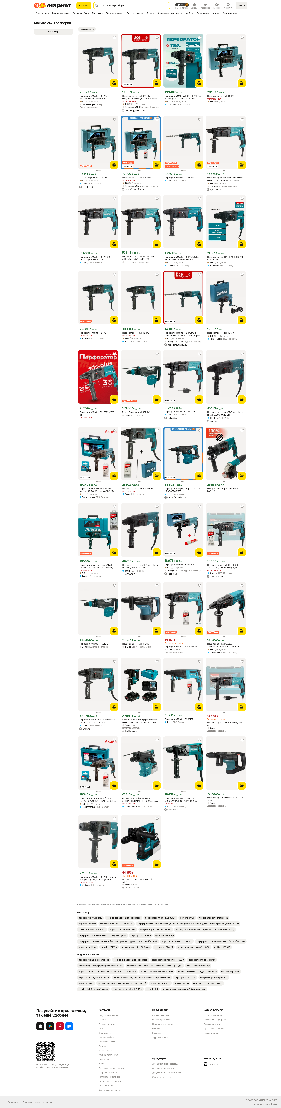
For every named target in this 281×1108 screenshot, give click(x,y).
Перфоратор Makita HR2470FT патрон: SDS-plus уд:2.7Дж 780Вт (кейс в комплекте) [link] (98, 878)
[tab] (42, 13)
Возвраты (157, 1033)
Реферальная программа (215, 1020)
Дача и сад (104, 1059)
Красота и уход (106, 1050)
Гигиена (102, 1028)
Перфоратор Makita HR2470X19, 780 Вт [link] (224, 723)
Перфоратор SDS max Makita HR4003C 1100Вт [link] (225, 799)
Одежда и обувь (106, 1037)
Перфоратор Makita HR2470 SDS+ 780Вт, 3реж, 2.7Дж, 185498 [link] (138, 257)
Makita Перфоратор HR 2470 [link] (93, 177)
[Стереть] (167, 5)
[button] (87, 29)
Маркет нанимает (212, 1033)
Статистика (13, 1102)
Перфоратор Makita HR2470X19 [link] (180, 411)
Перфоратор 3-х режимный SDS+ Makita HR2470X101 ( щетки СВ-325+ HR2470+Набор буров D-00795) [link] (97, 799)
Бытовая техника (107, 1024)
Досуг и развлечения (109, 1015)
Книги (101, 1064)
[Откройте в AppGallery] (60, 1030)
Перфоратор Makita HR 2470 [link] (135, 333)
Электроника (105, 1033)
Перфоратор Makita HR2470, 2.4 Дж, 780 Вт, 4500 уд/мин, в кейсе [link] (182, 258)
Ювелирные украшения (110, 1090)
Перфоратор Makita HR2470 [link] (93, 333)
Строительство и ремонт (110, 1081)
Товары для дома (107, 1042)
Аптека (102, 1046)
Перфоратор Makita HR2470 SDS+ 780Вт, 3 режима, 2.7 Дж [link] (96, 258)
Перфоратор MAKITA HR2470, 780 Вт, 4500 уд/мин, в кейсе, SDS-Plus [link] (183, 97)
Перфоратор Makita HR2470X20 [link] (137, 488)
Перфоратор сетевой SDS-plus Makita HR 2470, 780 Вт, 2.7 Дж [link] (225, 413)
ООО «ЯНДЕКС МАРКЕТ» (265, 1100)
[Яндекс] (273, 1104)
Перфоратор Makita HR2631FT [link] (179, 719)
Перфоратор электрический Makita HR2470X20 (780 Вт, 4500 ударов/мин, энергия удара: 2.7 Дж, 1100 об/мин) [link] (97, 566)
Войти (241, 5)
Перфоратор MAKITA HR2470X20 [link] (181, 647)
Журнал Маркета (160, 1037)
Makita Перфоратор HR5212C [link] (136, 412)
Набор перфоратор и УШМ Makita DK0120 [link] (223, 489)
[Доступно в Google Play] (50, 1030)
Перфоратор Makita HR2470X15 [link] (137, 177)
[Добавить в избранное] (115, 38)
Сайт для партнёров (161, 1077)
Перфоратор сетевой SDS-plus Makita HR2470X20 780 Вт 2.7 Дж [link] (97, 721)
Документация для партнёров (166, 1073)
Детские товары (106, 1086)
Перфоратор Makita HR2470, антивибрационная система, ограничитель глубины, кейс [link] (93, 97)
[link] (90, 918)
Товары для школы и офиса (111, 1068)
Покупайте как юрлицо (163, 1024)
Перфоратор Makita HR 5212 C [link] (94, 644)
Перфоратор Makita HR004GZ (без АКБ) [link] (138, 880)
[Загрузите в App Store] (40, 1030)
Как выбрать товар (161, 1015)
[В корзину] (114, 83)
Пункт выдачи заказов (214, 1028)
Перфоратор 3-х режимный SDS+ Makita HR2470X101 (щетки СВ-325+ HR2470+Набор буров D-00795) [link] (97, 490)
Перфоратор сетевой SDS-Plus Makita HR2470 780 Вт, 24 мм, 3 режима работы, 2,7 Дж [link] (225, 179)
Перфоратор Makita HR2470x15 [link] (179, 177)
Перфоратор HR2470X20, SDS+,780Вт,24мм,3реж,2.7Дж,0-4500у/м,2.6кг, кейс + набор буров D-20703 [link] (225, 645)
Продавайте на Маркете (163, 1068)
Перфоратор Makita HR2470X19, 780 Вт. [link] (97, 413)
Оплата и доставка (161, 1020)
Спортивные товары (108, 1072)
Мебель (102, 1020)
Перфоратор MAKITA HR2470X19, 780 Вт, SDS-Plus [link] (225, 258)
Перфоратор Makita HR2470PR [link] (179, 564)
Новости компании (213, 1015)
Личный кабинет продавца (165, 1064)
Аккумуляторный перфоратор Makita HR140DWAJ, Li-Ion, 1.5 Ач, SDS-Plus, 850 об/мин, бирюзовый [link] (139, 721)
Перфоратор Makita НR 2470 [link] (220, 96)
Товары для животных (109, 1077)
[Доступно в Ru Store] (69, 1030)
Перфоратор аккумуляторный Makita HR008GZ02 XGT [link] (182, 489)
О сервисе (157, 1028)
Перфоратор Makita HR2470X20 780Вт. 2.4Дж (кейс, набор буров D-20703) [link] (224, 566)
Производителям (212, 1024)
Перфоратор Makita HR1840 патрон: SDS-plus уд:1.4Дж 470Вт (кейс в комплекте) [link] (182, 799)
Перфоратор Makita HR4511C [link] (135, 644)
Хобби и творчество (108, 1055)
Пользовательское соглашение (37, 1102)
